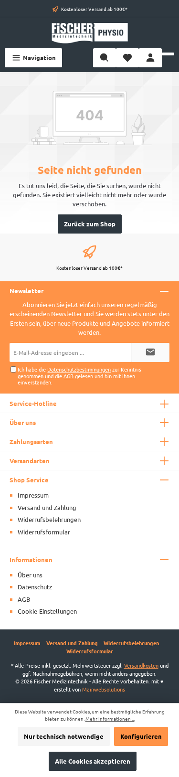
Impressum (33, 495)
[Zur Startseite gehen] (89, 33)
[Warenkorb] (168, 54)
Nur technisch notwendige (64, 736)
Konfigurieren (141, 736)
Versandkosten (141, 665)
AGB (68, 376)
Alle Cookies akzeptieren (92, 761)
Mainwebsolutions (103, 689)
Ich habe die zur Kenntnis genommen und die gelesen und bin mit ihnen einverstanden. (79, 375)
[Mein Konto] (150, 57)
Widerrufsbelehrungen (49, 519)
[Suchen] (104, 57)
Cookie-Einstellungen (47, 611)
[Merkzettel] (127, 57)
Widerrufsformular (44, 532)
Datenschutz (35, 587)
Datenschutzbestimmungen (79, 369)
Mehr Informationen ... (110, 718)
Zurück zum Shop (90, 224)
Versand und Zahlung (47, 507)
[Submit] (150, 352)
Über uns (30, 575)
